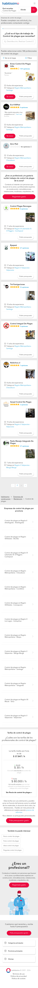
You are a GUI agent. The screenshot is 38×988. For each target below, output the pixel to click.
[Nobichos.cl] (6, 365)
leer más (19, 114)
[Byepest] (6, 247)
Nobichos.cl (15, 363)
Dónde (23, 10)
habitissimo (5, 497)
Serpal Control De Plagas (20, 402)
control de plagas (11, 836)
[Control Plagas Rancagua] (6, 208)
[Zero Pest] (6, 146)
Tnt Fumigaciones (17, 284)
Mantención (18, 499)
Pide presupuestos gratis (19, 933)
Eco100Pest (15, 105)
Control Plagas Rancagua (20, 206)
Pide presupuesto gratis (19, 820)
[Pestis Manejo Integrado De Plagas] (6, 443)
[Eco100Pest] (6, 107)
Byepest (13, 245)
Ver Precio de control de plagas (18, 792)
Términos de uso (19, 974)
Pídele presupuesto (25, 96)
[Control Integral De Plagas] (6, 326)
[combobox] (10, 10)
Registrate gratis (19, 197)
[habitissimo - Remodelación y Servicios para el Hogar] (10, 3)
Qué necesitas (8, 8)
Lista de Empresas (9, 964)
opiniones (25, 69)
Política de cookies (18, 978)
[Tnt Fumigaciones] (6, 286)
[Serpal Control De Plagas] (6, 404)
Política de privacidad (19, 976)
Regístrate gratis (19, 885)
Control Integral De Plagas (21, 324)
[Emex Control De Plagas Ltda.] (6, 66)
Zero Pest (14, 144)
